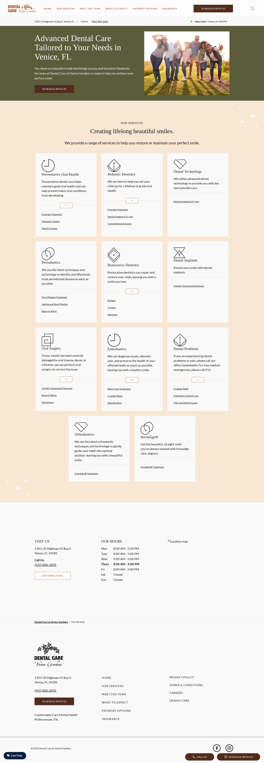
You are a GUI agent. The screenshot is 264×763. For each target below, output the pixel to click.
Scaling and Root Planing (55, 304)
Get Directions (52, 575)
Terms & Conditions (186, 685)
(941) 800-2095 (100, 21)
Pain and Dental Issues (185, 402)
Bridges (112, 300)
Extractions (48, 402)
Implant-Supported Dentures (189, 285)
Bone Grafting (49, 311)
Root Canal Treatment (119, 388)
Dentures (112, 314)
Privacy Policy (181, 677)
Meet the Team (90, 8)
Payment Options (145, 8)
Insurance (169, 8)
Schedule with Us (213, 8)
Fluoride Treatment (52, 214)
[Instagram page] (229, 748)
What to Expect (116, 8)
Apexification (115, 402)
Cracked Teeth (115, 395)
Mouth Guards (49, 228)
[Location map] (198, 571)
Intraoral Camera (51, 221)
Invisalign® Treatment (86, 473)
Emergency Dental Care (186, 395)
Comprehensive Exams (120, 223)
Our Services (66, 8)
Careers (176, 692)
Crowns (112, 307)
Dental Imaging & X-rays (120, 216)
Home (48, 8)
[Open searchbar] (252, 8)
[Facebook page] (217, 748)
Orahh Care (179, 700)
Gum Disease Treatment (54, 297)
